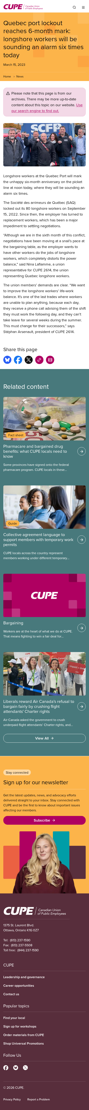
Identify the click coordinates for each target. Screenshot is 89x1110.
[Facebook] (5, 1067)
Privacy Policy (12, 1099)
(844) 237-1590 (28, 950)
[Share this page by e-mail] (50, 360)
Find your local (14, 1017)
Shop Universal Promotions (23, 1043)
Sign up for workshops (19, 1026)
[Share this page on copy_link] (39, 360)
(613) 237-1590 (20, 940)
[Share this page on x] (29, 360)
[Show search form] (74, 7)
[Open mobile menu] (83, 7)
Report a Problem (38, 1099)
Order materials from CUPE (23, 1035)
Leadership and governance (24, 977)
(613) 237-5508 (21, 945)
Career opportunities (18, 985)
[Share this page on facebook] (18, 360)
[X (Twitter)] (25, 1067)
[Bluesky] (15, 1067)
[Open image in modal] (44, 144)
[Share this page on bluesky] (7, 360)
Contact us (11, 994)
